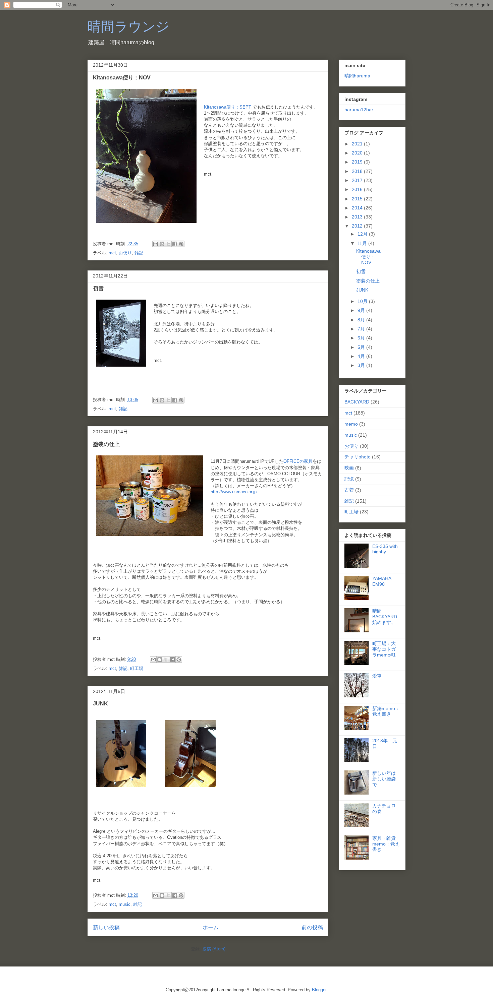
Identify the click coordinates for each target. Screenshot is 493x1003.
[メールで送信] (155, 244)
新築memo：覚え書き (386, 711)
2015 (358, 198)
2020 (358, 152)
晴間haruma (357, 75)
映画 (349, 468)
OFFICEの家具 (298, 461)
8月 (362, 319)
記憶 (349, 479)
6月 (362, 337)
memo (351, 424)
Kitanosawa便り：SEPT (227, 107)
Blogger (319, 989)
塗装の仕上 (106, 444)
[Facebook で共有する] (174, 244)
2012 (358, 226)
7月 (362, 328)
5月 (362, 347)
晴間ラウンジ (128, 26)
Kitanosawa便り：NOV (122, 77)
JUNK (100, 703)
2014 (358, 207)
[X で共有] (168, 244)
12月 (363, 234)
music (124, 904)
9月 (362, 310)
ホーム (211, 927)
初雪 (98, 288)
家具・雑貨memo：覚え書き (386, 843)
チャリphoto (357, 456)
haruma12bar (358, 109)
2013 (358, 217)
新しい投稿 (106, 927)
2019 (358, 162)
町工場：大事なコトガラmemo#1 (384, 649)
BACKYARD (356, 401)
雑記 (138, 252)
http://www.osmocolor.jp (234, 491)
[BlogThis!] (162, 244)
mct (112, 252)
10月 (363, 301)
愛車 (377, 676)
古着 (349, 490)
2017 (358, 180)
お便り (125, 252)
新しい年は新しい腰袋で (384, 778)
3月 (362, 365)
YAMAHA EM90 (381, 581)
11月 (363, 243)
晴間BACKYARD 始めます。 (384, 616)
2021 (358, 143)
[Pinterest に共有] (181, 244)
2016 (358, 189)
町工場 (136, 668)
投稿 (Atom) (213, 948)
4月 (362, 356)
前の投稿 (312, 927)
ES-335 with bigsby (385, 549)
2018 (358, 171)
